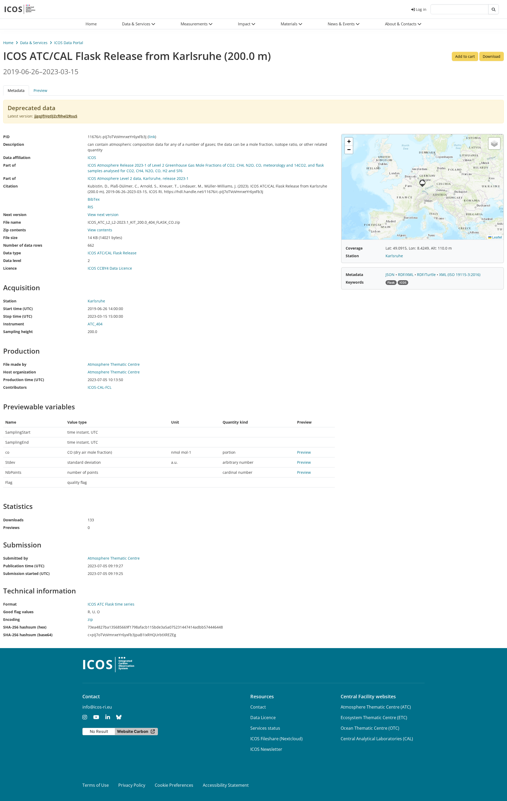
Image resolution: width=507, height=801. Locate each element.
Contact (258, 707)
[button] (138, 24)
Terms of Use (95, 785)
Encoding (11, 619)
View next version (103, 214)
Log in (421, 9)
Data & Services (34, 42)
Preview (40, 90)
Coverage (354, 248)
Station (9, 300)
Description (13, 144)
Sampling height (18, 331)
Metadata (354, 274)
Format (10, 604)
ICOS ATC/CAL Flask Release (112, 252)
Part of (9, 165)
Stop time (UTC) (17, 316)
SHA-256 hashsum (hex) (24, 627)
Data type (12, 252)
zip (90, 619)
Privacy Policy (131, 785)
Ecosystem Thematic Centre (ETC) (374, 717)
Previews (11, 527)
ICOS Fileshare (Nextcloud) (276, 739)
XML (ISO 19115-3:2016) (459, 274)
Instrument (13, 323)
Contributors (15, 387)
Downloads (13, 519)
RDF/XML (406, 274)
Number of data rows (22, 245)
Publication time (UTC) (23, 565)
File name (12, 222)
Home (8, 42)
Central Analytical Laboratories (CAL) (377, 739)
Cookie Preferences (174, 785)
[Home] (20, 9)
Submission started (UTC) (26, 573)
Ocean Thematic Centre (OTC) (370, 728)
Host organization (19, 371)
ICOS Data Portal (68, 42)
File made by (14, 364)
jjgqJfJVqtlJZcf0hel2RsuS (55, 116)
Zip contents (14, 229)
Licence (10, 268)
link (152, 136)
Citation (10, 186)
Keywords (355, 282)
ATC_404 (95, 323)
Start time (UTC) (18, 308)
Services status (265, 728)
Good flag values (18, 611)
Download (491, 56)
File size (10, 237)
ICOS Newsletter (266, 749)
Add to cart (465, 56)
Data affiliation (16, 157)
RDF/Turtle (427, 274)
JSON (391, 274)
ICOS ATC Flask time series (111, 604)
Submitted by (15, 558)
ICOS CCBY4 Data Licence (110, 268)
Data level (12, 260)
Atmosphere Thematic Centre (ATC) (376, 707)
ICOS (92, 157)
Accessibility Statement (226, 785)
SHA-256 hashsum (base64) (28, 634)
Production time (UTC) (23, 379)
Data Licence (263, 717)
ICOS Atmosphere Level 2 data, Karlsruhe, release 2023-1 (138, 178)
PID (6, 136)
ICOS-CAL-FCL (99, 387)
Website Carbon (132, 731)
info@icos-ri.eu (97, 707)
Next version (14, 214)
